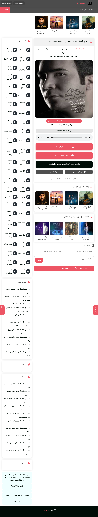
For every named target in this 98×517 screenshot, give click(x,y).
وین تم (44, 510)
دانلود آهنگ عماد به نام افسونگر (17, 304)
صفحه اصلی (19, 3)
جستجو (5, 9)
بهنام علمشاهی (76, 49)
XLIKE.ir (17, 501)
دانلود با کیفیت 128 (62, 155)
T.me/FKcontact (17, 486)
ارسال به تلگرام (77, 172)
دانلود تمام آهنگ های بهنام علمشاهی (64, 164)
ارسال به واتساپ (48, 172)
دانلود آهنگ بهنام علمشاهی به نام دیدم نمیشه (68, 41)
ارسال (39, 260)
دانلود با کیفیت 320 (62, 146)
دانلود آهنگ (6, 3)
